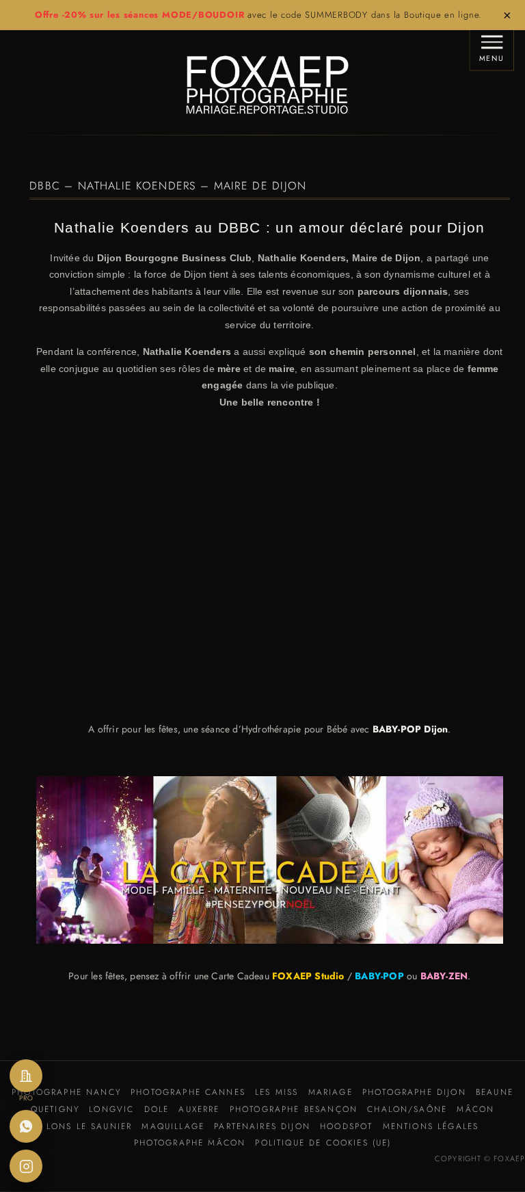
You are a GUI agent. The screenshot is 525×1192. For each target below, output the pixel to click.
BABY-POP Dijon (410, 729)
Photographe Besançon (294, 1109)
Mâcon (475, 1109)
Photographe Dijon (414, 1092)
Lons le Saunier (89, 1126)
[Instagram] (26, 1166)
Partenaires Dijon (262, 1126)
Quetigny (55, 1109)
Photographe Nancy (66, 1092)
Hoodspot (346, 1126)
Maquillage (173, 1126)
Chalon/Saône (407, 1109)
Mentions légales (431, 1126)
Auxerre (198, 1109)
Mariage (330, 1092)
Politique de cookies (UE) (323, 1143)
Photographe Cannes (188, 1092)
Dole (157, 1109)
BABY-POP (379, 976)
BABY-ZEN (444, 976)
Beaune (494, 1092)
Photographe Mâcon (190, 1143)
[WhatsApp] (26, 1126)
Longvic (111, 1109)
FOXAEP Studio (308, 976)
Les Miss (276, 1092)
